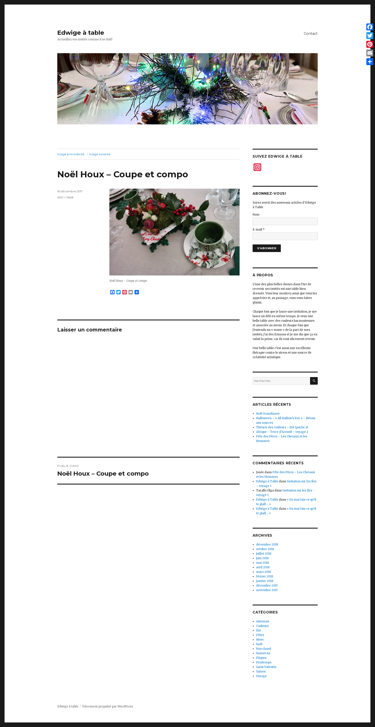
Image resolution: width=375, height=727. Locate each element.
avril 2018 (263, 567)
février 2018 (264, 576)
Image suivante (99, 154)
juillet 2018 (263, 554)
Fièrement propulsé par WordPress (107, 706)
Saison (261, 671)
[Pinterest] (369, 44)
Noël (259, 644)
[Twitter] (369, 35)
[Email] (369, 53)
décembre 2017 (267, 585)
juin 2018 (262, 558)
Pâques (261, 658)
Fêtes (260, 635)
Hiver (260, 639)
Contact (311, 33)
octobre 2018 (265, 549)
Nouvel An (263, 653)
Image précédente (70, 154)
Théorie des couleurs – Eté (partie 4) (282, 427)
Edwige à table (80, 32)
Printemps (263, 662)
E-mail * (259, 229)
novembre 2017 (267, 590)
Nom (256, 214)
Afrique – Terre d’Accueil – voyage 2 (282, 432)
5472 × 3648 (65, 197)
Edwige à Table (267, 481)
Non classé (263, 649)
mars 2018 (263, 572)
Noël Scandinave (268, 413)
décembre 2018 (267, 544)
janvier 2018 (264, 581)
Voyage (261, 676)
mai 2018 (262, 563)
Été (258, 630)
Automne (262, 621)
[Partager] (369, 61)
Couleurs (262, 626)
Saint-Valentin (266, 667)
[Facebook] (369, 27)
